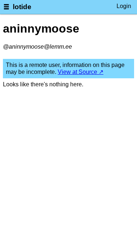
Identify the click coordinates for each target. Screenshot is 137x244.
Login (124, 6)
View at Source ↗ (80, 72)
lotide (22, 7)
